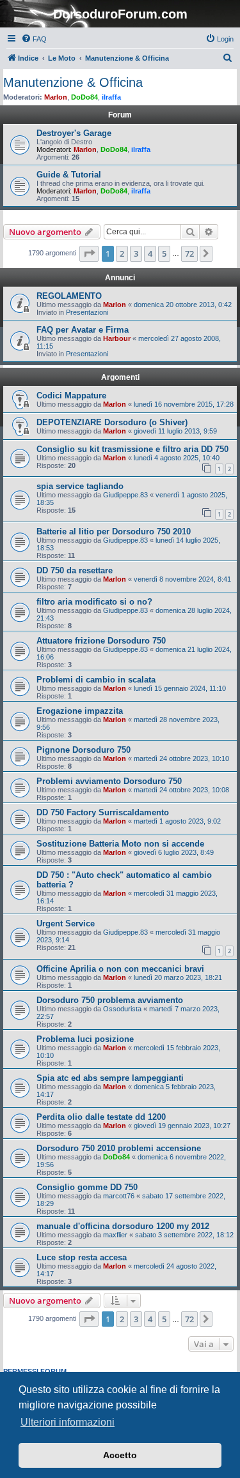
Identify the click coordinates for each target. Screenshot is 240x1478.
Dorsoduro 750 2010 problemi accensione (118, 1148)
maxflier (115, 1235)
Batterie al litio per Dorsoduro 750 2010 (113, 531)
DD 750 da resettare (74, 570)
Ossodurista (122, 1009)
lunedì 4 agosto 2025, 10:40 (177, 458)
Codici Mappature (71, 395)
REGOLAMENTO (69, 296)
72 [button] (189, 253)
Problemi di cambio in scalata (96, 679)
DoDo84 (84, 97)
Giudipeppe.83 (125, 495)
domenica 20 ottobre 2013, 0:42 (183, 304)
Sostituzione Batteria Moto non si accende (120, 843)
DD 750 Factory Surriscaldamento (102, 812)
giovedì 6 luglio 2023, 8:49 (174, 852)
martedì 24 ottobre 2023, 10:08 (181, 790)
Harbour (117, 338)
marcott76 (118, 1196)
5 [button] (164, 253)
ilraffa (111, 97)
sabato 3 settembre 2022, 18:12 (184, 1235)
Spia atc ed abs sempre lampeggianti (110, 1078)
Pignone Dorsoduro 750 (83, 750)
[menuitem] (34, 39)
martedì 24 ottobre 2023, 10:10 (181, 758)
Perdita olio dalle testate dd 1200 (101, 1117)
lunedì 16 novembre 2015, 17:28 (184, 404)
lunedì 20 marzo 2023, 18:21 (178, 977)
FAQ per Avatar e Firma (82, 330)
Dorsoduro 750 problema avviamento (109, 1000)
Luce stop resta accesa (81, 1257)
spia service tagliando (80, 486)
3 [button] (136, 253)
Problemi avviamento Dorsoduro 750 (109, 781)
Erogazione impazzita (79, 711)
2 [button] (122, 253)
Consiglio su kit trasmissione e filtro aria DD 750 (132, 449)
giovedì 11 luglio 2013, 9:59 (175, 431)
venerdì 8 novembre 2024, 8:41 (182, 579)
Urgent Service (65, 923)
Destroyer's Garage (73, 133)
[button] (89, 253)
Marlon (55, 97)
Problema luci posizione (85, 1039)
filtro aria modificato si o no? (94, 602)
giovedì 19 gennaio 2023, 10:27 (182, 1125)
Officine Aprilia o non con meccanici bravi (120, 969)
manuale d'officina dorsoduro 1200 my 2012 (122, 1226)
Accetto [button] (120, 1455)
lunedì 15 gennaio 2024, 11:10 (180, 688)
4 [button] (150, 253)
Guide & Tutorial (68, 174)
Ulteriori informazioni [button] (67, 1422)
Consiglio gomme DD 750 (87, 1187)
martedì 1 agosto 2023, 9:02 (177, 821)
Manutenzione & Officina (73, 82)
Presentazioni (87, 312)
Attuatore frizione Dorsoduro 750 (101, 640)
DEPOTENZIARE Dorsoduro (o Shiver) (112, 422)
